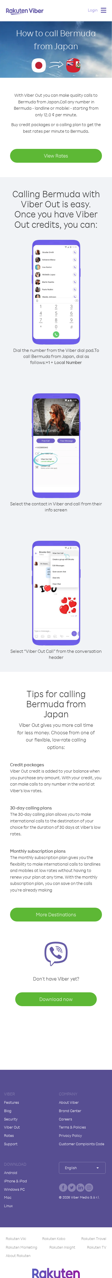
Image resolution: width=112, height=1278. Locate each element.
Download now (56, 999)
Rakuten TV (96, 1247)
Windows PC (14, 1189)
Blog (7, 1110)
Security (11, 1119)
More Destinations (56, 914)
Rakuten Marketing (21, 1247)
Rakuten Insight (62, 1247)
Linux (8, 1205)
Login (93, 9)
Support (11, 1144)
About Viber (69, 1102)
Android (10, 1172)
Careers (65, 1119)
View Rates (56, 156)
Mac (7, 1197)
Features (11, 1102)
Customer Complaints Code (81, 1144)
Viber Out (12, 1127)
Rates (9, 1135)
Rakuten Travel (93, 1238)
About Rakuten (18, 1255)
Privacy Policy (70, 1135)
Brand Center (70, 1110)
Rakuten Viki (16, 1238)
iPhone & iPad (15, 1181)
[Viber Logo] (25, 11)
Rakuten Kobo (53, 1238)
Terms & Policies (72, 1127)
